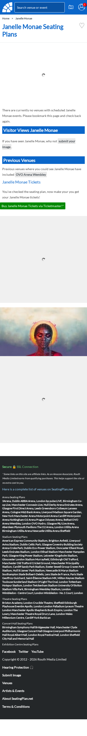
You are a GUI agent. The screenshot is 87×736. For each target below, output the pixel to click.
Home (5, 18)
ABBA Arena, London (33, 501)
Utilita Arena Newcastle (30, 530)
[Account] (81, 7)
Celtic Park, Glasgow (40, 544)
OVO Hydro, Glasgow (44, 523)
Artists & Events (13, 691)
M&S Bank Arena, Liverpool (37, 512)
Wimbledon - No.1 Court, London (63, 593)
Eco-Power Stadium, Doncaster (50, 548)
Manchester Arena (25, 516)
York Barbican (42, 617)
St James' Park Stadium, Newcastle (38, 570)
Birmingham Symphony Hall (18, 627)
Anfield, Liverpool (70, 540)
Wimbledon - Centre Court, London (23, 593)
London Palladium (53, 606)
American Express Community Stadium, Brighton (30, 540)
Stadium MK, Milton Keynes (58, 578)
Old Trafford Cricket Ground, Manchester (41, 563)
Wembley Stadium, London (55, 589)
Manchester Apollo (23, 610)
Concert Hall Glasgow (40, 631)
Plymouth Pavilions (25, 527)
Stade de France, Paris (63, 574)
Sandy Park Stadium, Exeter (37, 566)
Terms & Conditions (16, 706)
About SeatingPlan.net (17, 698)
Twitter (24, 651)
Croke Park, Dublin (21, 548)
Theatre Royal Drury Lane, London (45, 614)
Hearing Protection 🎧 (17, 667)
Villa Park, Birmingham (25, 589)
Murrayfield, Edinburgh (49, 559)
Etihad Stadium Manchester (56, 551)
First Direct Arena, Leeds (27, 508)
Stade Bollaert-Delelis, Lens (34, 574)
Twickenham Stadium (45, 585)
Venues (7, 683)
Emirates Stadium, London (24, 551)
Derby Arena (56, 504)
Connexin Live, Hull (37, 504)
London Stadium (25, 559)
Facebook (9, 651)
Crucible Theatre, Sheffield (48, 602)
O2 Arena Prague (34, 519)
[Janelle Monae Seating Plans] (82, 27)
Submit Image (11, 675)
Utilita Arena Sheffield (57, 530)
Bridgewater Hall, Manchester (52, 627)
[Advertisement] (43, 75)
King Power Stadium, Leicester (36, 555)
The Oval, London (57, 581)
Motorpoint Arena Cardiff (51, 516)
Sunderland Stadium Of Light (30, 581)
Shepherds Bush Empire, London (54, 610)
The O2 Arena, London (50, 527)
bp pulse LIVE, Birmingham (61, 501)
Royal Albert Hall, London (22, 634)
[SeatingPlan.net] (7, 7)
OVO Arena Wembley (31, 174)
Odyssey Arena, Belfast (58, 519)
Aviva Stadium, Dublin (15, 544)
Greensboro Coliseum (54, 508)
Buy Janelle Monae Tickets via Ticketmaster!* (33, 206)
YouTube (37, 651)
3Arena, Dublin (11, 501)
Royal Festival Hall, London (53, 634)
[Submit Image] (71, 7)
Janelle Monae (23, 18)
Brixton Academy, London (17, 602)
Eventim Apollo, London (29, 606)
